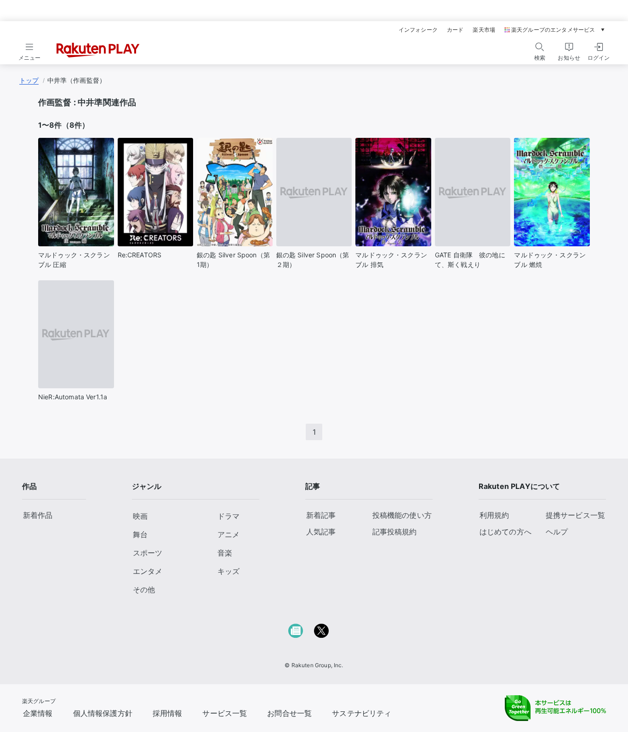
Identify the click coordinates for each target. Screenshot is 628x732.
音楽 (224, 552)
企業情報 (38, 713)
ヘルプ (557, 531)
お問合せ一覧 (289, 713)
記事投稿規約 (394, 531)
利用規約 (494, 515)
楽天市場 (484, 30)
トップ (29, 80)
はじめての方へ (505, 531)
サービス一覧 (224, 713)
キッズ (228, 571)
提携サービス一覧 (575, 515)
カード (455, 30)
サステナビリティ (361, 713)
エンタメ (147, 571)
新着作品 (38, 515)
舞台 (140, 534)
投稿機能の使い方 (402, 515)
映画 (140, 516)
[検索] (540, 47)
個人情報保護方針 (102, 713)
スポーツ (147, 552)
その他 (144, 589)
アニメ (228, 534)
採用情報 (168, 713)
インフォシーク (418, 30)
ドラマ (228, 516)
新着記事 (321, 515)
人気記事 (321, 531)
